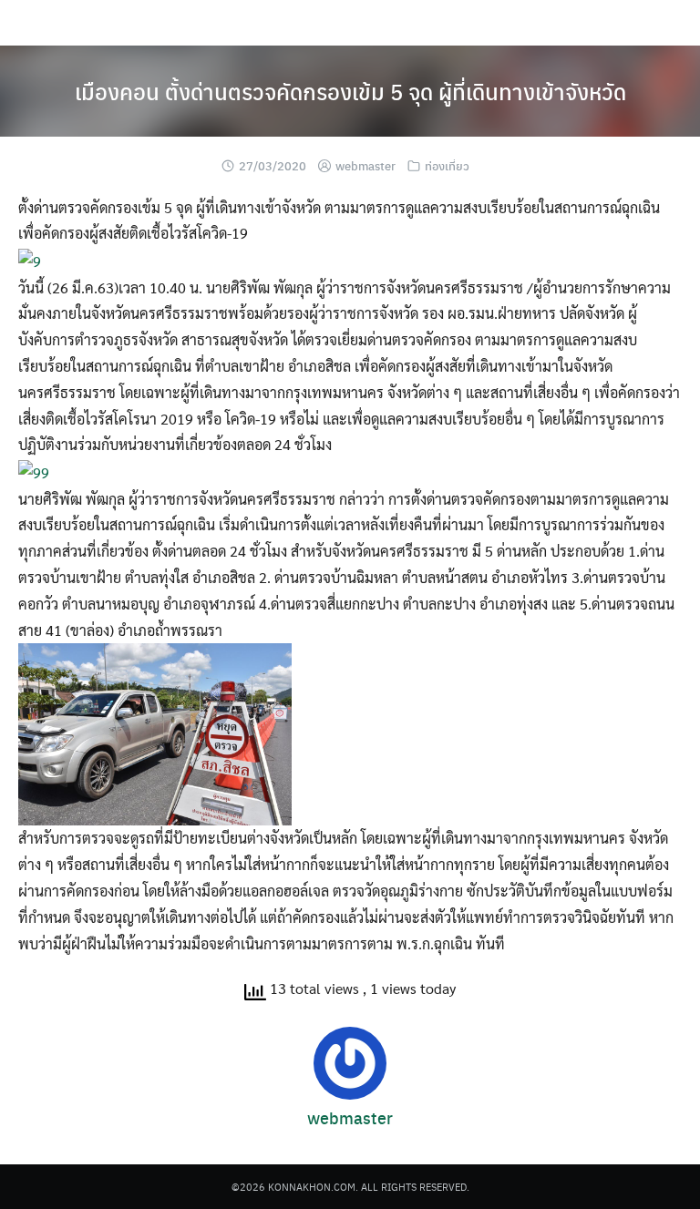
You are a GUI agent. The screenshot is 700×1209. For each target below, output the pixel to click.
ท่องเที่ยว (447, 165)
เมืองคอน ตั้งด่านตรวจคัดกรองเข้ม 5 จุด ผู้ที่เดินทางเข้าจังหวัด (350, 91)
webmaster (365, 165)
